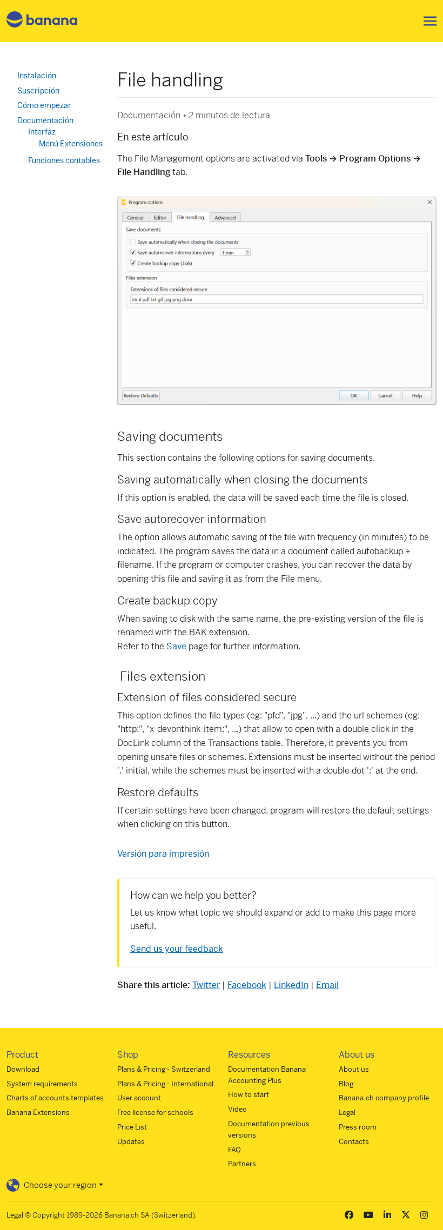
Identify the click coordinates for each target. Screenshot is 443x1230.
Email (327, 985)
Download (22, 1069)
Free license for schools (155, 1112)
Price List (132, 1127)
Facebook (246, 985)
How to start (248, 1094)
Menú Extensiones (71, 144)
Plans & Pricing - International (165, 1083)
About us (354, 1069)
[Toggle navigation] (427, 21)
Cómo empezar (44, 105)
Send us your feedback (176, 949)
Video (237, 1109)
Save (177, 646)
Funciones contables (64, 160)
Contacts (354, 1141)
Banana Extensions (38, 1112)
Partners (242, 1163)
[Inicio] (42, 21)
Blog (346, 1083)
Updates (131, 1141)
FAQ (234, 1149)
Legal (347, 1112)
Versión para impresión (163, 853)
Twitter (206, 985)
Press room (358, 1127)
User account (139, 1098)
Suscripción (38, 91)
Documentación (45, 120)
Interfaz (42, 132)
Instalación (36, 75)
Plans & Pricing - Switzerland (163, 1069)
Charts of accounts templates (55, 1098)
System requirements (42, 1083)
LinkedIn (291, 985)
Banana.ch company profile (384, 1098)
